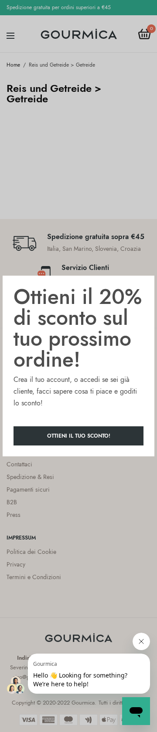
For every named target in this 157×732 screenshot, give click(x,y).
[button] (78, 435)
